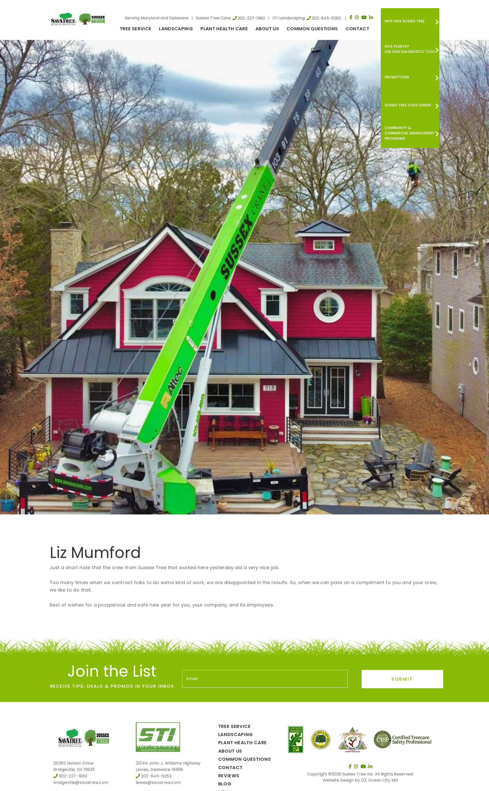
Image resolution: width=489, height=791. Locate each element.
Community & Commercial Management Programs (410, 133)
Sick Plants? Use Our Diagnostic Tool (410, 49)
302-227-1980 (251, 18)
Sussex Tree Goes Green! (408, 105)
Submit (402, 679)
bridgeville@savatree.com (81, 782)
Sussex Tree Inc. (358, 774)
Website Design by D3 (344, 780)
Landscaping (176, 28)
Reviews (228, 775)
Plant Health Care (224, 28)
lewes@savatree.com (158, 782)
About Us (267, 28)
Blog (225, 784)
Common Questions (312, 28)
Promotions (397, 77)
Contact (357, 28)
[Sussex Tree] (79, 18)
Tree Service (135, 28)
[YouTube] (363, 17)
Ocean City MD (383, 780)
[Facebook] (350, 17)
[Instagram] (357, 17)
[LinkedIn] (371, 17)
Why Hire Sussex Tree (405, 21)
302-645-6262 (326, 18)
